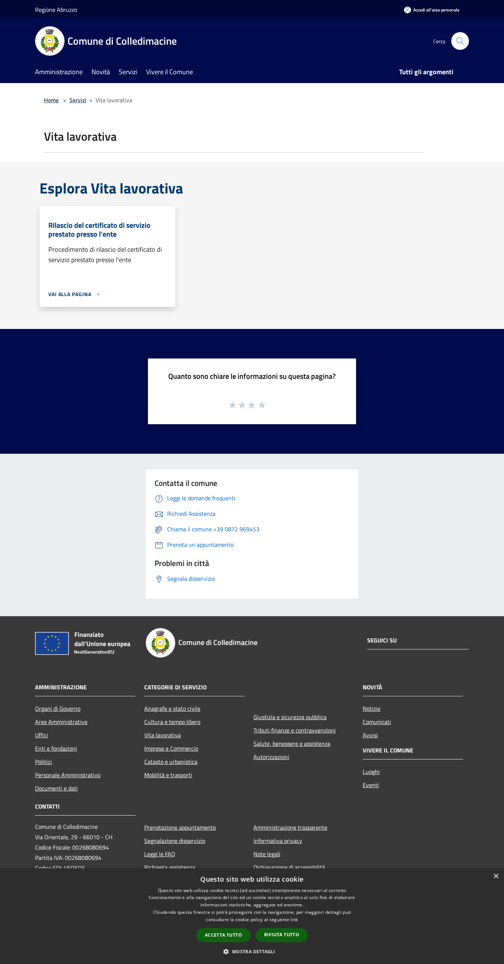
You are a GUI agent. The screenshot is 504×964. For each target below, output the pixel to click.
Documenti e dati (56, 788)
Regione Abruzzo (56, 9)
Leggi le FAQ (159, 854)
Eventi (371, 785)
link (294, 919)
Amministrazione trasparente (290, 827)
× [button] (495, 876)
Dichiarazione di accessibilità (289, 867)
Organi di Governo (57, 708)
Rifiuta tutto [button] (281, 935)
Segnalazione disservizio (174, 840)
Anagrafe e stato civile (172, 708)
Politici (43, 761)
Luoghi (371, 771)
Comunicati (377, 721)
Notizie (371, 708)
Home (51, 100)
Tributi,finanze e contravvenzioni (294, 730)
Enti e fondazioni (56, 748)
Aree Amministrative (61, 721)
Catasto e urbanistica (170, 761)
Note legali (266, 854)
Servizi (77, 100)
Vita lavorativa (162, 735)
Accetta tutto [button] (223, 935)
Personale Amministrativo (67, 775)
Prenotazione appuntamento (180, 827)
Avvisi (370, 735)
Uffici (41, 735)
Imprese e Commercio (171, 748)
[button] (252, 951)
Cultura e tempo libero (172, 721)
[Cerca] (460, 41)
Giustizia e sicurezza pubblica (290, 717)
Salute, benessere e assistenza (291, 743)
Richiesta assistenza (169, 867)
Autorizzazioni (271, 756)
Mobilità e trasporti (168, 775)
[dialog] (252, 916)
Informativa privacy (277, 840)
